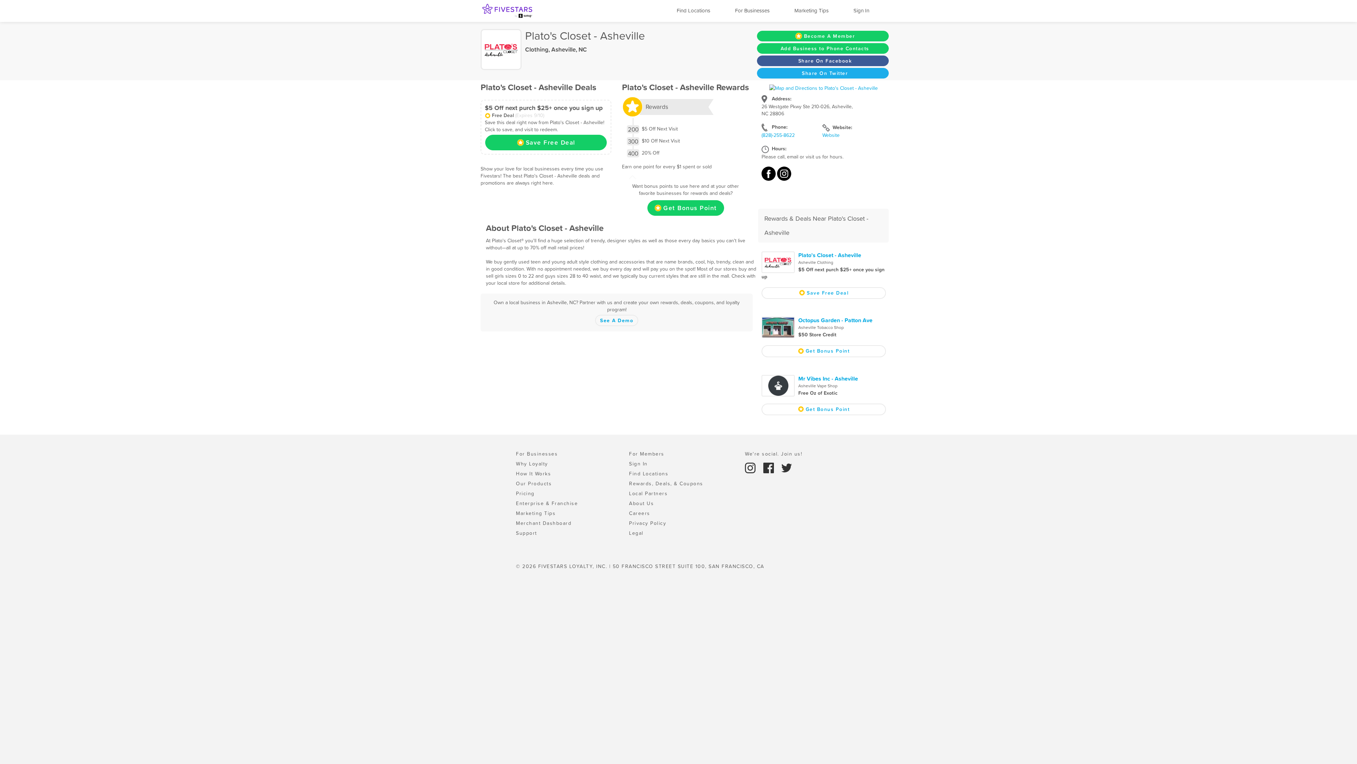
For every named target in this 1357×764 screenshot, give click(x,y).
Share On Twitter (825, 73)
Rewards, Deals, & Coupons (666, 483)
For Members (646, 453)
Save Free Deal (550, 142)
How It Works (533, 473)
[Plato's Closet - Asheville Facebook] (769, 177)
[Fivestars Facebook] (769, 467)
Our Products (534, 483)
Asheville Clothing (815, 262)
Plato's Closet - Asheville (829, 255)
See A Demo (616, 320)
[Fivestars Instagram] (751, 467)
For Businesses (752, 10)
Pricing (525, 493)
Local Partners (648, 493)
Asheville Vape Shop (818, 386)
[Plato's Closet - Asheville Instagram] (784, 177)
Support (526, 533)
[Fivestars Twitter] (787, 467)
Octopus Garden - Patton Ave (835, 320)
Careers (639, 513)
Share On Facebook (825, 60)
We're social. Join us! (773, 453)
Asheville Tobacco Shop (821, 327)
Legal (636, 533)
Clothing (536, 49)
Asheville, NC (569, 49)
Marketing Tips (811, 10)
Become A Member (829, 36)
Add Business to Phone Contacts (825, 48)
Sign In (861, 10)
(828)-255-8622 (778, 135)
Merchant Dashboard (543, 523)
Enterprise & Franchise (547, 503)
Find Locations (693, 10)
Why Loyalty (532, 463)
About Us (641, 503)
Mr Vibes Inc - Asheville (828, 378)
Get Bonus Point (690, 208)
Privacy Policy (647, 523)
